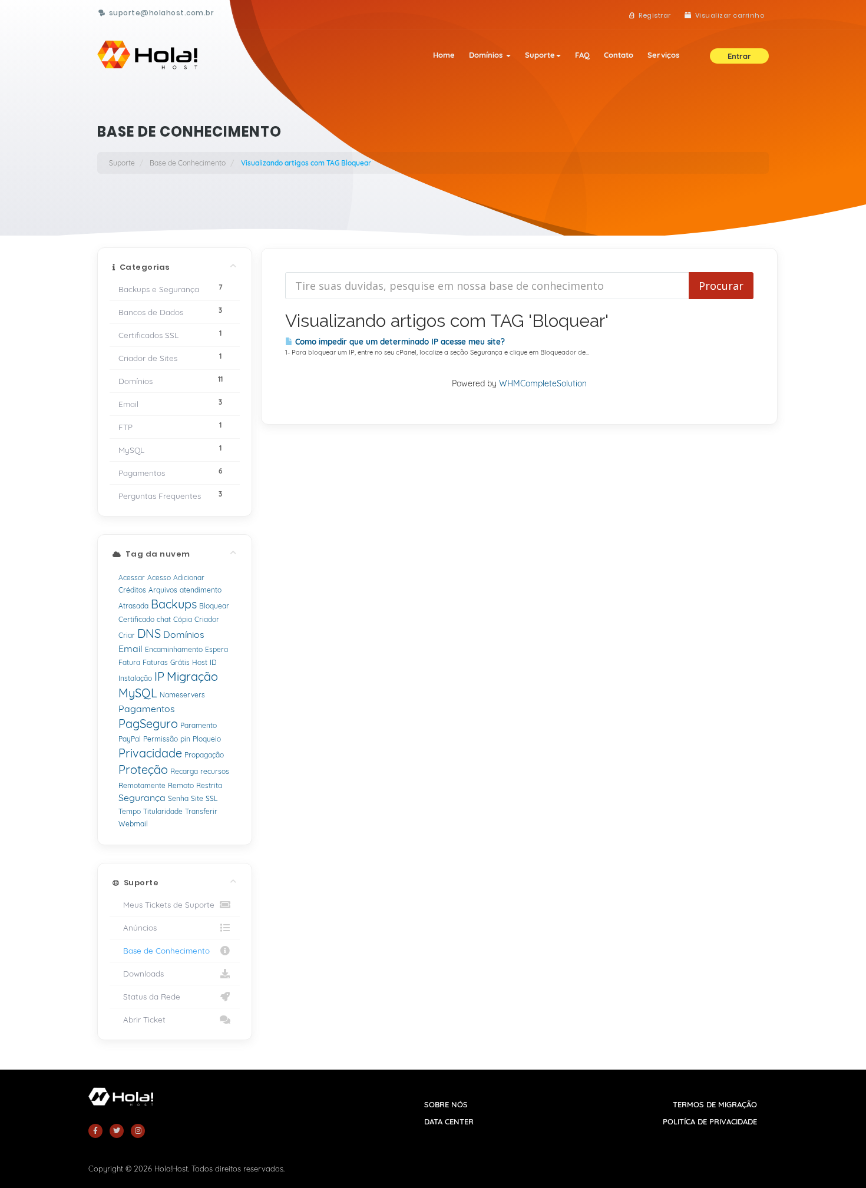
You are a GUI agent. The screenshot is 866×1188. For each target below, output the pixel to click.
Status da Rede (149, 996)
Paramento (198, 725)
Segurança (142, 797)
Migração (192, 676)
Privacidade (150, 753)
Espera (216, 649)
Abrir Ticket (142, 1019)
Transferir (201, 811)
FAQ (582, 54)
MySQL (137, 693)
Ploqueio (207, 738)
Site (197, 798)
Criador (206, 619)
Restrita (209, 785)
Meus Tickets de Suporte (166, 904)
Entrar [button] (739, 56)
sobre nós (446, 1104)
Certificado (136, 619)
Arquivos (162, 589)
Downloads (141, 973)
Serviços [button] (663, 54)
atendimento (201, 589)
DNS (149, 633)
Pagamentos (146, 708)
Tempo (129, 811)
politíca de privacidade (710, 1121)
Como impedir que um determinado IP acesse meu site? (399, 341)
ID (213, 662)
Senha (178, 798)
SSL (211, 798)
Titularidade (163, 811)
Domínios (487, 54)
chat (164, 619)
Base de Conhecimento (188, 162)
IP (159, 676)
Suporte (540, 54)
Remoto (181, 785)
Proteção (143, 769)
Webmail (133, 823)
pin (185, 738)
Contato (618, 54)
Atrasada (133, 605)
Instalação (135, 678)
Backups (174, 604)
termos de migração (715, 1104)
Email (130, 648)
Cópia (182, 619)
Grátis (180, 662)
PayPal (129, 738)
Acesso (159, 577)
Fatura (129, 662)
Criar (126, 635)
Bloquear (214, 605)
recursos (214, 771)
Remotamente (142, 785)
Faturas (155, 662)
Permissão (160, 738)
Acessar (131, 577)
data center (449, 1121)
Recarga (184, 771)
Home (444, 54)
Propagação (204, 754)
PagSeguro (148, 723)
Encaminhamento (174, 649)
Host (199, 662)
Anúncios (137, 927)
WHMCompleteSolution (543, 383)
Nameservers (182, 694)
